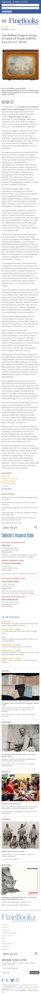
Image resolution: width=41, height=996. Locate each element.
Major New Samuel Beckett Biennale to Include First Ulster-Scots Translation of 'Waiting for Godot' (20, 808)
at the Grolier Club (20, 508)
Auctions (5, 27)
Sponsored (6, 819)
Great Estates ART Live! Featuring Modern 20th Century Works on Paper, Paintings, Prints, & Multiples (18, 709)
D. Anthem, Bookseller (11, 563)
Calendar (5, 927)
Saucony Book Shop (10, 581)
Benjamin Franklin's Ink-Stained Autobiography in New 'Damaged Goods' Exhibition (19, 760)
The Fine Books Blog (10, 617)
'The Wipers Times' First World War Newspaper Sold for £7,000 (20, 704)
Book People (6, 865)
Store (3, 941)
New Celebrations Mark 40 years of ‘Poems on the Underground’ (19, 812)
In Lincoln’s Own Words (10, 859)
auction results (9, 481)
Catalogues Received (9, 933)
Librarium (6, 545)
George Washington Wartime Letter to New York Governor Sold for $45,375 (19, 519)
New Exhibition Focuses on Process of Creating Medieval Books (18, 765)
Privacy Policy (22, 990)
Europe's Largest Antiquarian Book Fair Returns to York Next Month (20, 640)
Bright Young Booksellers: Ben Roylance (15, 905)
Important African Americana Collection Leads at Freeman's (19, 503)
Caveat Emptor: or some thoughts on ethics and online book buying (18, 855)
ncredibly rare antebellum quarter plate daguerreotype (20, 108)
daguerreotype (8, 484)
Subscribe (5, 925)
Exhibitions (6, 722)
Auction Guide (7, 936)
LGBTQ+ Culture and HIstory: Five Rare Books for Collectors (19, 661)
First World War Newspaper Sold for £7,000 (19, 498)
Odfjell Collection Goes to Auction (13, 851)
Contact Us (5, 946)
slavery (5, 486)
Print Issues (6, 930)
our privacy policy (10, 986)
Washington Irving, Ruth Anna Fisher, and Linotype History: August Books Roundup (20, 624)
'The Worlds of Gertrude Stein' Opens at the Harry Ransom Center (18, 755)
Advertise (5, 949)
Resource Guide (7, 943)
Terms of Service (34, 990)
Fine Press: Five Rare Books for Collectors (16, 647)
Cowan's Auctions (10, 479)
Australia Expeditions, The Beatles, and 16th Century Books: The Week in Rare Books (20, 653)
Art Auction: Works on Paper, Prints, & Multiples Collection (18, 715)
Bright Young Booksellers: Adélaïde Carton (16, 902)
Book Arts (6, 771)
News (4, 938)
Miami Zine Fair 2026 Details (11, 804)
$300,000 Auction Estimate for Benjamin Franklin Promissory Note (19, 514)
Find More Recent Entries (12, 523)
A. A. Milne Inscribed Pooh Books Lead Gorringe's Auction (19, 632)
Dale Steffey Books (10, 599)
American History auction (19, 117)
